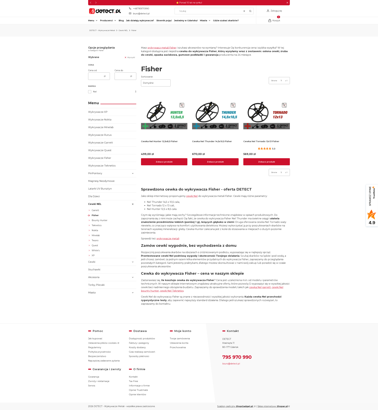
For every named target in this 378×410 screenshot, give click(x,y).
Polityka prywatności (99, 352)
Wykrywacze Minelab (101, 127)
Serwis (91, 385)
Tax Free (133, 381)
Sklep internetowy (273, 406)
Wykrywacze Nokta (99, 119)
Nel (95, 91)
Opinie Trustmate (138, 390)
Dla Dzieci (94, 196)
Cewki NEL (123, 30)
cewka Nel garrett (260, 287)
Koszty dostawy (137, 347)
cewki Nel (192, 196)
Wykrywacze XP (97, 112)
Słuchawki (94, 269)
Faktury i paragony (139, 343)
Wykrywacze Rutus (99, 135)
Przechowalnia (178, 347)
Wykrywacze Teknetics (101, 165)
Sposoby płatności (139, 356)
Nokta (95, 230)
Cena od (92, 70)
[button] (287, 2)
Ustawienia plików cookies (102, 343)
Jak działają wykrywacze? (140, 20)
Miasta (203, 20)
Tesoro (95, 240)
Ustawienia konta (179, 343)
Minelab (96, 235)
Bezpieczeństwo (97, 356)
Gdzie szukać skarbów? (226, 20)
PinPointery (95, 173)
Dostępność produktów (142, 338)
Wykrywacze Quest (99, 150)
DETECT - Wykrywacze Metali (102, 30)
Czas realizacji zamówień (142, 352)
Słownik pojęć (164, 20)
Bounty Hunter (99, 220)
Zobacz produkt (164, 162)
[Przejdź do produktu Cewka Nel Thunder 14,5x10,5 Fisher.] (215, 115)
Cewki (91, 261)
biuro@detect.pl (141, 13)
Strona (274, 80)
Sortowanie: (147, 76)
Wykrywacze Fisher (99, 158)
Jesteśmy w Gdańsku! (186, 20)
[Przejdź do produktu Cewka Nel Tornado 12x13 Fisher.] (266, 115)
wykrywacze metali (168, 238)
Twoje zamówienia (180, 338)
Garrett (95, 210)
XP (93, 255)
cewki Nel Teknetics (172, 290)
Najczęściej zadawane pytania (104, 360)
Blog (121, 20)
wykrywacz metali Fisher (162, 47)
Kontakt (133, 376)
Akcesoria (93, 277)
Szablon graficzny (235, 406)
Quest (95, 245)
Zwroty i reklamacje (98, 381)
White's (96, 250)
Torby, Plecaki (96, 285)
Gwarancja (93, 376)
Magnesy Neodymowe (101, 181)
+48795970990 (141, 8)
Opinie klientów (137, 394)
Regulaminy (94, 347)
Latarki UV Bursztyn (100, 188)
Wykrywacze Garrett (100, 142)
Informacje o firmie (139, 385)
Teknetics (96, 225)
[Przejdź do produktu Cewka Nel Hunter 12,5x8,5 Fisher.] (164, 115)
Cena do (119, 70)
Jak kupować (95, 338)
